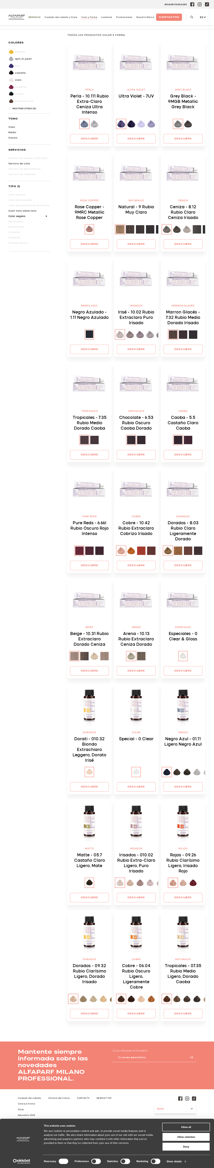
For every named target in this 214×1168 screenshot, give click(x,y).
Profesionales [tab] (124, 17)
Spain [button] (160, 1108)
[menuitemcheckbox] (29, 59)
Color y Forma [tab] (89, 17)
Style (21, 1109)
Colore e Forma (26, 1103)
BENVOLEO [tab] (34, 17)
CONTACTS (83, 1098)
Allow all (186, 1127)
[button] (29, 43)
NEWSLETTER (104, 1098)
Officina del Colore (59, 1098)
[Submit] (189, 1057)
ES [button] (201, 17)
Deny (186, 1146)
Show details (174, 1161)
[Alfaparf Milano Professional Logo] (16, 17)
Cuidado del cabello (29, 1098)
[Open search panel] (189, 17)
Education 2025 (26, 1115)
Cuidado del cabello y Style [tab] (60, 17)
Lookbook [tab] (106, 17)
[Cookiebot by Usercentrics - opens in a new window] (21, 1161)
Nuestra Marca (145, 17)
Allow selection (186, 1136)
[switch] (96, 1161)
